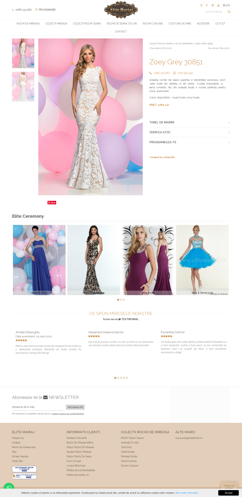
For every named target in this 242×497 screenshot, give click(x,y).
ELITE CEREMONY (184, 43)
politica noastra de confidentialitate (68, 414)
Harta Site (17, 461)
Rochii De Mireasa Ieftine (80, 442)
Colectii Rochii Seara (87, 23)
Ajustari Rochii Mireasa (79, 451)
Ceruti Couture (129, 461)
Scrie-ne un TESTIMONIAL (121, 319)
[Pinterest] (213, 5)
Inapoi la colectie (162, 157)
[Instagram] (201, 5)
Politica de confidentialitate (81, 470)
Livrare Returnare (76, 465)
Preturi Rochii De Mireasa (80, 447)
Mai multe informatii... (188, 492)
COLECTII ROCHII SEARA (161, 43)
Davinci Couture (129, 465)
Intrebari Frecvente (77, 438)
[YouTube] (218, 5)
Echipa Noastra (20, 456)
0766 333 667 (23, 9)
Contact (121, 31)
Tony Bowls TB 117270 (161, 48)
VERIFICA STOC (160, 132)
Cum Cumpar (74, 461)
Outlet (220, 23)
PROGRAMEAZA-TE (162, 142)
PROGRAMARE (47, 9)
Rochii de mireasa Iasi (24, 447)
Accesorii (203, 23)
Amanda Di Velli (130, 442)
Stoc (14, 451)
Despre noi (18, 438)
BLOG (226, 5)
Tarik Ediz (126, 447)
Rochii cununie (153, 23)
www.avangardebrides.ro (188, 438)
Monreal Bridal (129, 456)
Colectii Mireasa (56, 23)
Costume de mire (180, 23)
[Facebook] (207, 5)
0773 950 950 (185, 73)
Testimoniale (128, 451)
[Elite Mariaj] (121, 10)
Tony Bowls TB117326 (218, 48)
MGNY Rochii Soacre (132, 438)
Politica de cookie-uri (78, 474)
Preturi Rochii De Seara (79, 456)
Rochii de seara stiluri (122, 23)
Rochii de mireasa (28, 23)
